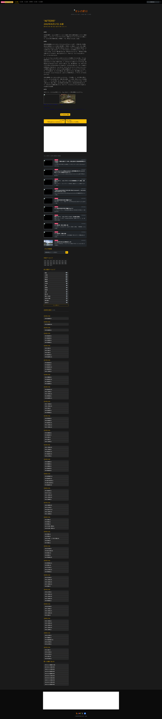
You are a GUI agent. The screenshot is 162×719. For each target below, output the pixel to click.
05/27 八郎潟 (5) (48, 403)
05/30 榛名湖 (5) (48, 362)
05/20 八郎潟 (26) (48, 497)
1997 (51, 265)
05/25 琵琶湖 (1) (48, 463)
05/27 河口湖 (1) (48, 567)
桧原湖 (56, 287)
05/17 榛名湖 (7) (48, 381)
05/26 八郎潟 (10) (48, 406)
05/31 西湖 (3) (48, 534)
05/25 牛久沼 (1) (48, 492)
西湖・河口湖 (56, 296)
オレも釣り (26, 1)
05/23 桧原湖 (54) (48, 324)
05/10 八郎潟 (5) (48, 441)
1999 (45, 265)
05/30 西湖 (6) (48, 536)
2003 (57, 263)
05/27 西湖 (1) (48, 542)
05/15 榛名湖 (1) (48, 354)
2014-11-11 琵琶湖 (50, 664)
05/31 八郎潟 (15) (48, 447)
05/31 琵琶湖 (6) (48, 377)
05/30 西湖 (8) (48, 521)
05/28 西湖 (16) (48, 565)
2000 (65, 263)
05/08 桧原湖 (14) (48, 356)
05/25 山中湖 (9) (48, 652)
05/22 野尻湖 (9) (48, 571)
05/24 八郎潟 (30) (48, 598)
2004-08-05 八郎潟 (50, 682)
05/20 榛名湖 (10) (48, 379)
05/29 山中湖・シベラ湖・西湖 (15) (52, 538)
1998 (48, 265)
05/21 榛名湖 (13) (48, 422)
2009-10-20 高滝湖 (50, 684)
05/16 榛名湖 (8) (48, 369)
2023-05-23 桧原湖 (50, 671)
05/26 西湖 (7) (48, 586)
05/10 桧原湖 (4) (48, 383)
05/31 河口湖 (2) (48, 577)
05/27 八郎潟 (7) (48, 608)
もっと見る (55, 305)
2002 (59, 263)
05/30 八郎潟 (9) (48, 449)
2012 (54, 262)
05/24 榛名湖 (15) (48, 451)
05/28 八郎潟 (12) (48, 625)
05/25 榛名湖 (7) (48, 364)
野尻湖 (56, 289)
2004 (54, 263)
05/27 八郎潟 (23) (48, 627)
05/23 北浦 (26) (48, 656)
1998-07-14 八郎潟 (50, 680)
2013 (51, 262)
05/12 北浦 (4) (48, 615)
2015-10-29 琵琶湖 (50, 673)
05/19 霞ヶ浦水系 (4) (49, 482)
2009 (62, 262)
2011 (56, 262)
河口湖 (56, 277)
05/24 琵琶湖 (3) (48, 466)
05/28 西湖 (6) (48, 540)
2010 (59, 262)
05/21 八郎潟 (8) (48, 513)
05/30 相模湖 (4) (48, 461)
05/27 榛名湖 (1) (48, 490)
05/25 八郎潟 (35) (48, 612)
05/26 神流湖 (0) (48, 420)
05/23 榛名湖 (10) (48, 367)
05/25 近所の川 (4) (48, 509)
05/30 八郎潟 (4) (48, 620)
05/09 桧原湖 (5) (48, 318)
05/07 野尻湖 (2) (48, 342)
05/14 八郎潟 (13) (48, 424)
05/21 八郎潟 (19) (48, 495)
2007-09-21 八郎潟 (50, 667)
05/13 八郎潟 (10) (48, 427)
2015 (45, 262)
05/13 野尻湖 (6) (48, 412)
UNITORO (31, 1)
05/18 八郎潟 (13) (48, 393)
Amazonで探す (65, 114)
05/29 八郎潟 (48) (48, 579)
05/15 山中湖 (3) (48, 456)
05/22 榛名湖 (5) (48, 335)
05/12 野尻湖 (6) (48, 395)
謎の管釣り (56, 300)
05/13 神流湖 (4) (48, 340)
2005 (51, 263)
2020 (54, 260)
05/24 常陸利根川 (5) (49, 639)
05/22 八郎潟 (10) (48, 511)
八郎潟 (56, 274)
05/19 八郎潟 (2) (48, 391)
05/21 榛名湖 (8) (48, 468)
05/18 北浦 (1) (48, 352)
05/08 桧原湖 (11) (48, 398)
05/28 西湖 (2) (48, 524)
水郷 (56, 291)
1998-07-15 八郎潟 (50, 669)
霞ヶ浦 (56, 294)
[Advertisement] (65, 139)
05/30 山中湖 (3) (48, 591)
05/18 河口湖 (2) (48, 658)
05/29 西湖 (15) (48, 552)
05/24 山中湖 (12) (48, 569)
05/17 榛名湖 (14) (48, 453)
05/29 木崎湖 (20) (48, 505)
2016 (65, 260)
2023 (48, 260)
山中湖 (56, 283)
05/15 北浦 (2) (48, 439)
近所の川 (56, 302)
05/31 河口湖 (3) (48, 548)
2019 (57, 260)
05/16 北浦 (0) (48, 437)
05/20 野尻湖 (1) (48, 600)
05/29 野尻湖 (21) (48, 563)
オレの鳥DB (41, 1)
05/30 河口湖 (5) (48, 606)
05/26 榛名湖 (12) (48, 478)
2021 (51, 260)
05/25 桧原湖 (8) (48, 330)
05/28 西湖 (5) (48, 555)
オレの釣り (17, 1)
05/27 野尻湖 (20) (48, 557)
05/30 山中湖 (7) (48, 635)
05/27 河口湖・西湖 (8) (49, 526)
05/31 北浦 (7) (48, 649)
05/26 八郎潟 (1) (48, 629)
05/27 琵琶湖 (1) (48, 637)
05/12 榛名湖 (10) (48, 484)
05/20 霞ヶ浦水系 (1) (49, 480)
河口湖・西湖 (56, 298)
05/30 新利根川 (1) (48, 476)
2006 (48, 263)
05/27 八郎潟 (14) (48, 584)
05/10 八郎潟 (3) (48, 371)
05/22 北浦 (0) (48, 408)
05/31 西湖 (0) (48, 519)
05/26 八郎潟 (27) (48, 610)
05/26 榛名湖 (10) (48, 389)
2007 (45, 263)
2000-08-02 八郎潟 (50, 675)
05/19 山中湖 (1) (48, 644)
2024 (45, 260)
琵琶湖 (56, 281)
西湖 (56, 272)
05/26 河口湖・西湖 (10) (50, 528)
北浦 (56, 285)
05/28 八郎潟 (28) (48, 581)
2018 (59, 260)
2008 (65, 262)
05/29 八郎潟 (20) (48, 623)
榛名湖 (56, 279)
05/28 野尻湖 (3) (48, 418)
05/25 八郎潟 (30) (48, 596)
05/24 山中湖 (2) (48, 654)
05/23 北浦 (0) (48, 348)
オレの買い (21, 1)
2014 (48, 262)
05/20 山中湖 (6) (48, 641)
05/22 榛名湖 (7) (48, 435)
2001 (62, 263)
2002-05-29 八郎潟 (50, 677)
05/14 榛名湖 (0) (48, 338)
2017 (62, 260)
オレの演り (36, 1)
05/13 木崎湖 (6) (48, 499)
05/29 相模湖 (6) (48, 432)
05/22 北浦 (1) (48, 350)
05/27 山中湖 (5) (48, 507)
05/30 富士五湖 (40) (49, 550)
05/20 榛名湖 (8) (48, 470)
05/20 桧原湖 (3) (48, 410)
